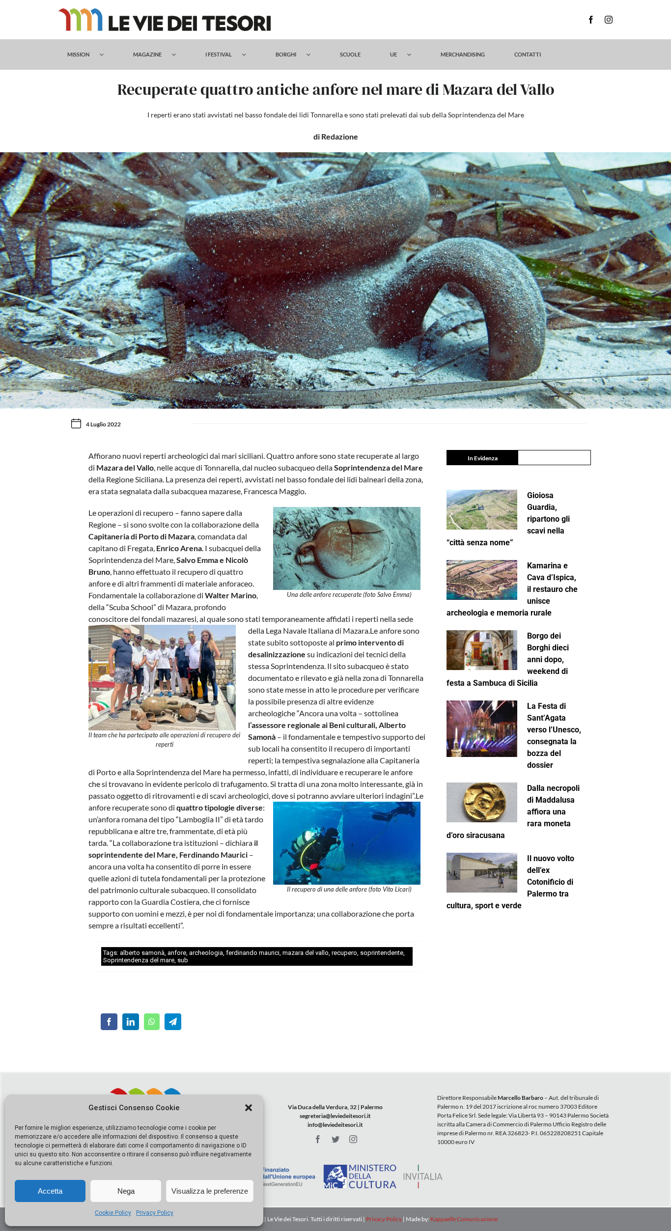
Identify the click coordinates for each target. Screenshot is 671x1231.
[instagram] (609, 20)
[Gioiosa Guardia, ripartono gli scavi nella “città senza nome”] (482, 510)
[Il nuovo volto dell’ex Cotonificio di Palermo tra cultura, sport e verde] (482, 873)
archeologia (206, 952)
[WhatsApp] (151, 1022)
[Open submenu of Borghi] (313, 54)
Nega (126, 1191)
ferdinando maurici (253, 952)
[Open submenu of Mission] (106, 54)
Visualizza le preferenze (209, 1191)
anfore (177, 952)
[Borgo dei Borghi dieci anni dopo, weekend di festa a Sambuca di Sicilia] (482, 650)
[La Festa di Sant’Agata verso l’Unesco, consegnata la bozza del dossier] (482, 728)
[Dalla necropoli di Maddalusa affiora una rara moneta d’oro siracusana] (482, 802)
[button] (248, 1108)
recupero (344, 952)
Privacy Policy (154, 1212)
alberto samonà (142, 952)
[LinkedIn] (130, 1022)
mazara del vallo (305, 952)
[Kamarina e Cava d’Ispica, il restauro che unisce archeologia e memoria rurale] (482, 580)
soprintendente (381, 952)
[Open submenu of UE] (414, 54)
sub (182, 960)
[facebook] (591, 20)
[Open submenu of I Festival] (249, 54)
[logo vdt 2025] (164, 12)
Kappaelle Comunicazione (463, 1219)
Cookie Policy (113, 1212)
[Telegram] (173, 1022)
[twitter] (335, 1139)
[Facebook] (109, 1022)
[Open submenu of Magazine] (178, 54)
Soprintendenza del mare (138, 960)
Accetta (50, 1191)
